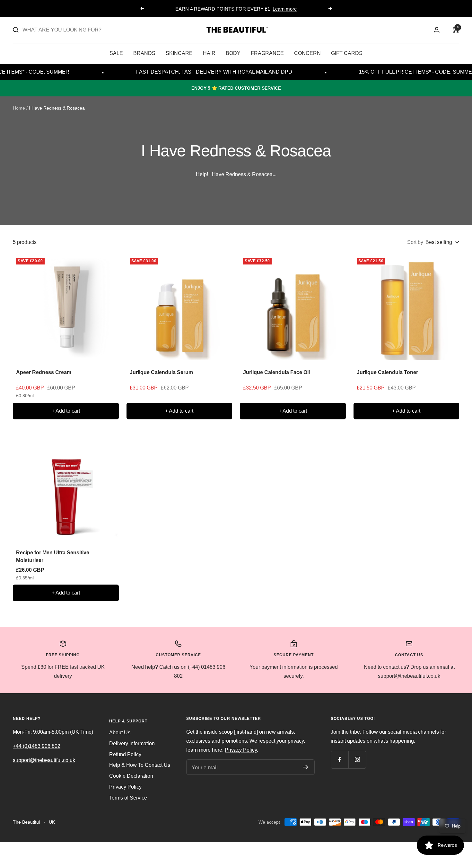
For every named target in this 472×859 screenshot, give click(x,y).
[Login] (437, 29)
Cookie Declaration (131, 776)
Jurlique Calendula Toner (387, 372)
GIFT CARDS (347, 53)
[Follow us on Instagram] (357, 759)
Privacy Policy (125, 787)
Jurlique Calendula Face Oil (276, 372)
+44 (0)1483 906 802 (36, 746)
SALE (116, 53)
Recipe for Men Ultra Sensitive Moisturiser (52, 556)
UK (52, 822)
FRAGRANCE (267, 53)
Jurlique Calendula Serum (161, 372)
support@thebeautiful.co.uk (44, 760)
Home (19, 108)
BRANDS (144, 53)
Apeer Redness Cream (43, 372)
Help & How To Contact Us (139, 765)
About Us (119, 732)
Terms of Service (128, 798)
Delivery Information (132, 743)
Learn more (285, 9)
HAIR (209, 53)
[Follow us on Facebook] (339, 759)
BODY (233, 53)
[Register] (305, 767)
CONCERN (307, 53)
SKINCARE (179, 53)
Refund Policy (125, 754)
